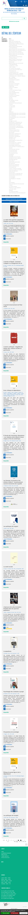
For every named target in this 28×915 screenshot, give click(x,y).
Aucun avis (8, 238)
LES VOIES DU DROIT (13, 191)
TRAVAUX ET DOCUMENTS (15, 187)
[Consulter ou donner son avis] (15, 628)
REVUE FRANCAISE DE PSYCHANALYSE (14, 166)
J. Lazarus (5, 528)
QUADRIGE (11, 154)
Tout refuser (15, 913)
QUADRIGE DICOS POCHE (14, 157)
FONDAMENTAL (12, 94)
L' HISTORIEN (12, 101)
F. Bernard (15, 392)
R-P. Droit (5, 265)
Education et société (13, 85)
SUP (10, 180)
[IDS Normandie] (6, 904)
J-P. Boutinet (5, 693)
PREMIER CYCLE (12, 137)
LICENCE (11, 104)
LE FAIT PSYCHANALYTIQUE (15, 90)
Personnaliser (23, 913)
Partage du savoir (13, 121)
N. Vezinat (9, 568)
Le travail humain (13, 186)
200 (25, 841)
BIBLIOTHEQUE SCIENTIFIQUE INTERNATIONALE (15, 57)
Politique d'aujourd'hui (14, 130)
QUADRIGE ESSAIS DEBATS (15, 158)
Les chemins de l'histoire (14, 68)
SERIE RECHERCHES (13, 171)
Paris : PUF (8, 223)
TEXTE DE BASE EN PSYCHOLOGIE (16, 183)
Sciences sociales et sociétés (15, 169)
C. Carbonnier (5, 485)
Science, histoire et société (15, 168)
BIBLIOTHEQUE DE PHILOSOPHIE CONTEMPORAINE (16, 44)
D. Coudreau (9, 265)
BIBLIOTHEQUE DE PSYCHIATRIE (16, 53)
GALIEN (10, 97)
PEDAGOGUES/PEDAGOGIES (15, 123)
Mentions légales (14, 908)
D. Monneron (12, 394)
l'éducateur (11, 81)
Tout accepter (5, 913)
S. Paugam (5, 733)
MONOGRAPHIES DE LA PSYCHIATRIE (17, 113)
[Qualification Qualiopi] (21, 902)
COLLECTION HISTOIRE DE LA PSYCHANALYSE (15, 70)
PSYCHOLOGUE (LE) (13, 153)
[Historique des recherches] (21, 1)
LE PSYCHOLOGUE (13, 150)
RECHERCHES (12, 163)
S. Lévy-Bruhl (5, 308)
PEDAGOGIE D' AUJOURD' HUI (15, 122)
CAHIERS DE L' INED (13, 65)
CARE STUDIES (12, 67)
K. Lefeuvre (9, 392)
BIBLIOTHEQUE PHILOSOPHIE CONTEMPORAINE (15, 47)
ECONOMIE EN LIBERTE (14, 80)
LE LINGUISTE (12, 106)
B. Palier (9, 485)
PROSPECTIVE (12, 139)
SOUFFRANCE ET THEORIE (15, 178)
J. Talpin (4, 223)
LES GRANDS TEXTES (13, 100)
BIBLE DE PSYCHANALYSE (14, 41)
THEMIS (10, 185)
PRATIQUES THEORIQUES (14, 136)
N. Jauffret (14, 393)
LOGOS (10, 108)
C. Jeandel (18, 393)
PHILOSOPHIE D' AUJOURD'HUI (16, 126)
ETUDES (11, 89)
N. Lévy (4, 394)
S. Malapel (8, 394)
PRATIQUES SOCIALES (14, 135)
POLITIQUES (11, 132)
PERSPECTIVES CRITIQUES (14, 124)
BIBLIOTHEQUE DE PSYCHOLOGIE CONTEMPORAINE (16, 55)
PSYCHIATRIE (12, 141)
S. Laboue (22, 393)
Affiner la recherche (14, 201)
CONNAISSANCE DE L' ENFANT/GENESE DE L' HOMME (16, 73)
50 (21, 841)
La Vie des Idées (12, 189)
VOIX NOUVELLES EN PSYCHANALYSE (17, 192)
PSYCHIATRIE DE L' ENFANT (15, 142)
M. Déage (4, 440)
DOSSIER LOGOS (12, 78)
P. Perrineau (5, 653)
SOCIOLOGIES (12, 176)
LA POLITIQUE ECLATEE (14, 131)
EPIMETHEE (11, 86)
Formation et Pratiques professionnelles (14, 96)
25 (19, 841)
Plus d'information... (8, 234)
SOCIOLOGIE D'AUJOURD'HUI (15, 175)
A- (23, 906)
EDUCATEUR (11, 82)
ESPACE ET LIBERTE (13, 87)
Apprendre (11, 40)
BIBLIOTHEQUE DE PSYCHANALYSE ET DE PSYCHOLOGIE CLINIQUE (17, 51)
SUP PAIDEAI (12, 182)
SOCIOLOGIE (12, 172)
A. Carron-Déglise (9, 393)
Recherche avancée (14, 21)
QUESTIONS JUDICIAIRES (14, 162)
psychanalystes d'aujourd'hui (15, 140)
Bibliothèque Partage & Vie (15, 42)
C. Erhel (4, 817)
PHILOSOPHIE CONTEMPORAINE (16, 127)
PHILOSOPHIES (12, 128)
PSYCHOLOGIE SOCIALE (14, 149)
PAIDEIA (11, 119)
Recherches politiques (14, 164)
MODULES (11, 112)
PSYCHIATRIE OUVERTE (14, 144)
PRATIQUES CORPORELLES (15, 133)
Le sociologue (12, 177)
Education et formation (14, 83)
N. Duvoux (5, 352)
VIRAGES (11, 190)
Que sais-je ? (12, 160)
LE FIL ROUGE (12, 91)
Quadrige (11, 155)
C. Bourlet (19, 392)
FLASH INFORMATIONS (14, 92)
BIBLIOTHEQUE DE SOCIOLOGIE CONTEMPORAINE (16, 64)
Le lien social (12, 105)
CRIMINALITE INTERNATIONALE (16, 74)
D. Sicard (16, 394)
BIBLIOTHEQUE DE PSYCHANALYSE (16, 49)
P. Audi (12, 392)
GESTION (11, 99)
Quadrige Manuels (13, 159)
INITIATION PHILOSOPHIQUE (15, 103)
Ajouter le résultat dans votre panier (14, 199)
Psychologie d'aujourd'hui (15, 145)
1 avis (7, 627)
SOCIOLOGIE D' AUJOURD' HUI (15, 173)
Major (10, 110)
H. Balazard (8, 612)
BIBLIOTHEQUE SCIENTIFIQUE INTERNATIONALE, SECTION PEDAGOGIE (15, 61)
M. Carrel (12, 612)
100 (23, 841)
